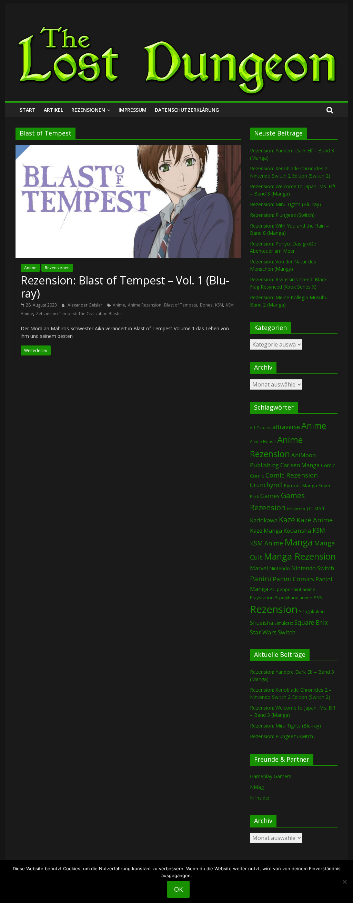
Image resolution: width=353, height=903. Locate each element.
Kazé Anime (314, 519)
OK (178, 889)
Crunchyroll (266, 485)
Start (28, 110)
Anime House (263, 441)
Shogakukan (312, 611)
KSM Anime (266, 543)
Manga (298, 542)
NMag (257, 787)
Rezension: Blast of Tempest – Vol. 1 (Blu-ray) (125, 287)
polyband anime (295, 598)
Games (270, 496)
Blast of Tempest (180, 305)
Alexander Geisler (85, 305)
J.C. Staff (315, 508)
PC (272, 589)
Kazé (287, 519)
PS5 (318, 597)
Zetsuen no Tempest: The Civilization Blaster (79, 314)
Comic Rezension (291, 475)
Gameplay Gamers (270, 776)
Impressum (133, 110)
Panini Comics (293, 579)
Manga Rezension (300, 556)
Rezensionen (88, 110)
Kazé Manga (266, 530)
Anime (30, 268)
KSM (219, 305)
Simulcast (283, 623)
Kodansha (297, 530)
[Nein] (344, 881)
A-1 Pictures (260, 427)
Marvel (259, 568)
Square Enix (311, 622)
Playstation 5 (264, 597)
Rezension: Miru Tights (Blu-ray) (285, 204)
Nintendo (279, 568)
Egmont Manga (300, 485)
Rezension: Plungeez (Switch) (282, 215)
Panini (260, 578)
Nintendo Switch (312, 568)
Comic (328, 465)
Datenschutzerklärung (187, 110)
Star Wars (263, 632)
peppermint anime (296, 589)
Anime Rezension (144, 305)
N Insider (260, 797)
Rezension (273, 609)
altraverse (286, 427)
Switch (286, 632)
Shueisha (261, 622)
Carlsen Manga (300, 465)
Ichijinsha (296, 508)
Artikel (53, 110)
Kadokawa (264, 520)
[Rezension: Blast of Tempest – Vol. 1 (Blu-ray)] (128, 149)
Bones (206, 305)
